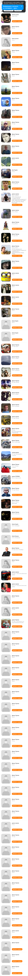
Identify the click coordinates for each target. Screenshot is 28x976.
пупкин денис (15, 452)
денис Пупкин (15, 620)
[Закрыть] (21, 6)
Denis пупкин (15, 38)
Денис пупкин (15, 285)
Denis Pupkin (15, 321)
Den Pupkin (15, 170)
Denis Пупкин (15, 536)
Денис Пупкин (15, 26)
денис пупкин (15, 158)
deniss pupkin (15, 14)
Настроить (18, 10)
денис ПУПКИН (16, 476)
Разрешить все (8, 10)
